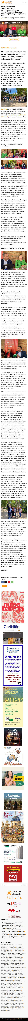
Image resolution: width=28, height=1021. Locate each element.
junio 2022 (22, 963)
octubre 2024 (4, 953)
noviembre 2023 (4, 957)
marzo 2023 (9, 960)
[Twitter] (10, 898)
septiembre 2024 (11, 953)
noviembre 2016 (11, 990)
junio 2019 (22, 977)
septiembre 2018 (11, 981)
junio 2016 (22, 991)
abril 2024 (14, 954)
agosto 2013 (11, 1006)
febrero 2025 (20, 950)
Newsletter (8, 6)
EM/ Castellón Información (9, 48)
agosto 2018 (17, 981)
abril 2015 (14, 997)
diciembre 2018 (10, 980)
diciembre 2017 (16, 984)
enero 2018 (9, 984)
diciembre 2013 (4, 1004)
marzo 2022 (14, 964)
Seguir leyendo (14, 39)
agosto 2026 (3, 944)
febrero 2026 (14, 946)
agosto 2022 (11, 963)
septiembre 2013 (4, 1006)
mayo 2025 (3, 950)
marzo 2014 (8, 1003)
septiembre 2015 (11, 996)
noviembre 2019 (11, 976)
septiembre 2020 (18, 971)
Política (12, 6)
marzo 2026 (8, 946)
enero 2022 (3, 966)
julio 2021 (23, 967)
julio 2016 (17, 991)
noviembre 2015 (17, 994)
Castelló (3, 6)
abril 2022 (9, 964)
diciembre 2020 (16, 970)
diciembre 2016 (4, 990)
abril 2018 (14, 983)
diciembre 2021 (10, 966)
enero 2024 (10, 956)
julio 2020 (9, 973)
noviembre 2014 (4, 1000)
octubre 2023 (11, 957)
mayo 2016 (3, 993)
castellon (6, 577)
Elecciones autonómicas (14, 577)
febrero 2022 (20, 964)
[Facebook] (2, 582)
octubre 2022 (18, 961)
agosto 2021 (17, 967)
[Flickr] (18, 898)
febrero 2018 (3, 984)
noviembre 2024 (17, 951)
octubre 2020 (11, 971)
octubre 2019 (18, 976)
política (21, 577)
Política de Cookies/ (10, 1019)
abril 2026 (3, 946)
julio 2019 (17, 977)
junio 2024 (3, 954)
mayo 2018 (9, 983)
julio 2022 (17, 963)
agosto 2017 (3, 987)
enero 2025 (3, 951)
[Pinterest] (9, 582)
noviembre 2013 (12, 1004)
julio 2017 (9, 987)
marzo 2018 (19, 983)
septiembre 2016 (4, 991)
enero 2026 (20, 946)
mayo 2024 (9, 954)
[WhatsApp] (12, 582)
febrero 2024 (3, 956)
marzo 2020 (9, 974)
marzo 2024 (20, 954)
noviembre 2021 (17, 966)
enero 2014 (20, 1003)
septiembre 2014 (18, 1000)
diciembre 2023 (16, 956)
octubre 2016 (18, 990)
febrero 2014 (14, 1003)
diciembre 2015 (10, 994)
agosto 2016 (11, 991)
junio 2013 (22, 1006)
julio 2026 (9, 944)
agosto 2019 (11, 977)
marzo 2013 (14, 1007)
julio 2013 (17, 1006)
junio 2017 (14, 987)
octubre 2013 (18, 1004)
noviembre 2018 (17, 980)
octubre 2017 (11, 986)
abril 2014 (3, 1003)
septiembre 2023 (18, 957)
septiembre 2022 (4, 963)
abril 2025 (9, 950)
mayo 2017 (20, 987)
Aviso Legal (14, 1018)
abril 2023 (3, 960)
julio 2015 (23, 996)
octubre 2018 (3, 981)
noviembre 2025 (12, 947)
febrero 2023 (14, 960)
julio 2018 (23, 981)
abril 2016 (9, 993)
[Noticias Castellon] (6, 2)
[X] (5, 582)
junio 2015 (3, 997)
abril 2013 (9, 1007)
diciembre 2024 (10, 951)
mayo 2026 (20, 944)
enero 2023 (21, 960)
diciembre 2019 (4, 976)
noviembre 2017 (4, 986)
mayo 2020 (20, 973)
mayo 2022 (3, 964)
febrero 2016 (20, 993)
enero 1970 (3, 1010)
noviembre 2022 (12, 961)
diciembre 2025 (4, 947)
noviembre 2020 (4, 971)
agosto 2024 (18, 953)
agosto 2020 (3, 973)
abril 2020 (3, 974)
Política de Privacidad (21, 1018)
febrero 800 (9, 1010)
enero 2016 (3, 994)
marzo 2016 (14, 993)
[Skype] (21, 898)
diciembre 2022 (4, 961)
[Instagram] (13, 898)
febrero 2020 (14, 974)
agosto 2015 (17, 996)
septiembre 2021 (11, 967)
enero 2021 (9, 970)
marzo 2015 (19, 997)
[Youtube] (15, 898)
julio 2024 (23, 953)
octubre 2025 (18, 947)
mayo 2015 (9, 997)
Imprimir (4, 586)
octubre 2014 (11, 1000)
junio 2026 (14, 944)
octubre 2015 (3, 996)
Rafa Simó (4, 109)
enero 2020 (21, 974)
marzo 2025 (14, 950)
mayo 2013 (3, 1007)
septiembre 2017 (18, 986)
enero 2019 (3, 980)
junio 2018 (3, 983)
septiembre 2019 (4, 977)
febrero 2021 (3, 970)
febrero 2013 (20, 1007)
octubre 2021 (3, 967)
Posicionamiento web (18, 1019)
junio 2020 (15, 973)
